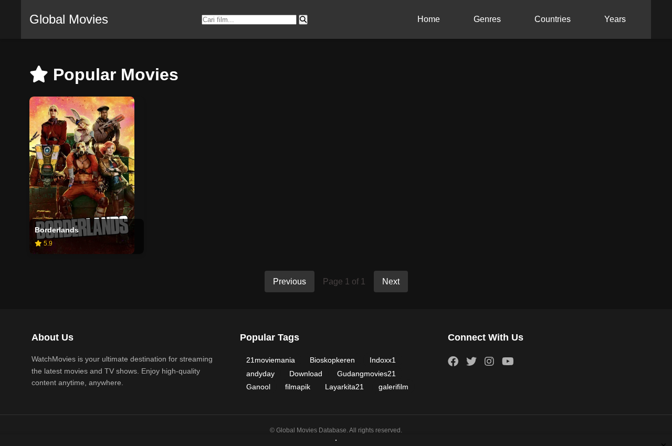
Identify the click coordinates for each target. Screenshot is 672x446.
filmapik (297, 387)
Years (615, 19)
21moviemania (270, 360)
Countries (552, 19)
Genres (487, 19)
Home (428, 19)
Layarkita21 (344, 387)
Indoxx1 (383, 360)
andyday (260, 373)
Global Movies (68, 19)
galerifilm (393, 387)
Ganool (258, 387)
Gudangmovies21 (366, 373)
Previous (289, 281)
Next (391, 281)
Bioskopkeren (332, 360)
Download (305, 373)
